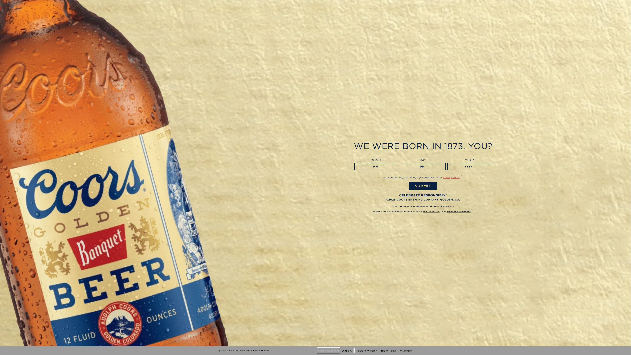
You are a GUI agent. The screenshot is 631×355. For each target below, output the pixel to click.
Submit (423, 185)
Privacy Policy (405, 350)
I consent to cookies (328, 350)
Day (423, 160)
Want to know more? (366, 350)
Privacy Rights (388, 350)
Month (377, 160)
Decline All (347, 350)
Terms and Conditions (460, 212)
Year (469, 160)
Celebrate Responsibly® (423, 195)
